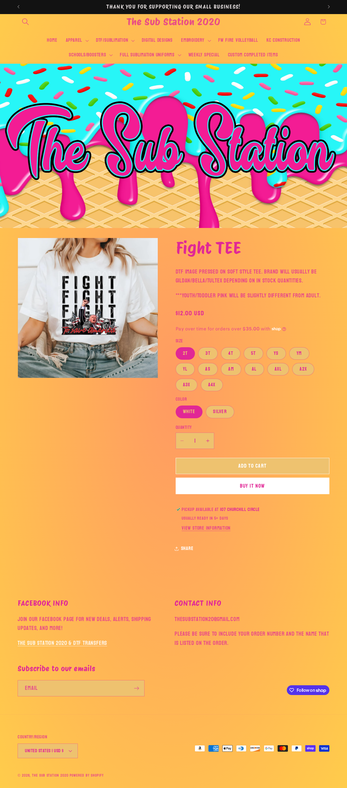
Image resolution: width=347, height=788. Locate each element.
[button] (25, 22)
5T (253, 353)
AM (231, 369)
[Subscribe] (136, 688)
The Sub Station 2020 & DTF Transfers (62, 643)
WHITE (189, 411)
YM (299, 353)
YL (185, 369)
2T (185, 353)
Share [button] (187, 548)
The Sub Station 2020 (50, 775)
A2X (303, 369)
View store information (206, 528)
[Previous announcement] (18, 7)
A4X (212, 384)
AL (254, 369)
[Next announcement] (329, 7)
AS (207, 369)
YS (276, 353)
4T (230, 353)
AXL (278, 369)
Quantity (184, 427)
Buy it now (252, 486)
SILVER (220, 411)
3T (207, 353)
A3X (186, 384)
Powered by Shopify (87, 775)
